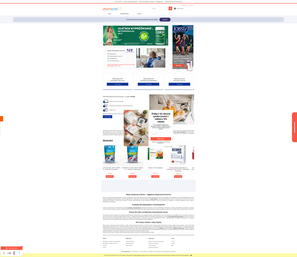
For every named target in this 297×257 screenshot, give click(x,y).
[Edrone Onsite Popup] (148, 128)
